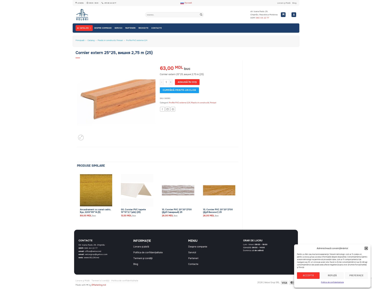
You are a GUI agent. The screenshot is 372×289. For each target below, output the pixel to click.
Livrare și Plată (283, 3)
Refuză (332, 275)
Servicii (118, 28)
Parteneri (130, 28)
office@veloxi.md (93, 251)
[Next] (238, 198)
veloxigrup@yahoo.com (96, 254)
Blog (294, 3)
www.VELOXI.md (91, 257)
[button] (366, 248)
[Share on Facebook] (162, 109)
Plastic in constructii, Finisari (110, 40)
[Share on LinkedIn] (167, 109)
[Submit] (201, 14)
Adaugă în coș (187, 82)
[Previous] (77, 198)
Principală (80, 40)
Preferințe (356, 275)
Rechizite (143, 28)
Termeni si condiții (101, 281)
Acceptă (308, 275)
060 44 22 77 (262, 18)
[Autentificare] (293, 14)
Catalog (84, 28)
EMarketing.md (99, 285)
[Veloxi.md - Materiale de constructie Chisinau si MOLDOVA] (85, 14)
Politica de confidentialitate (332, 282)
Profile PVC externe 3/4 (136, 40)
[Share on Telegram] (172, 109)
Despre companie (103, 28)
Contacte (156, 28)
